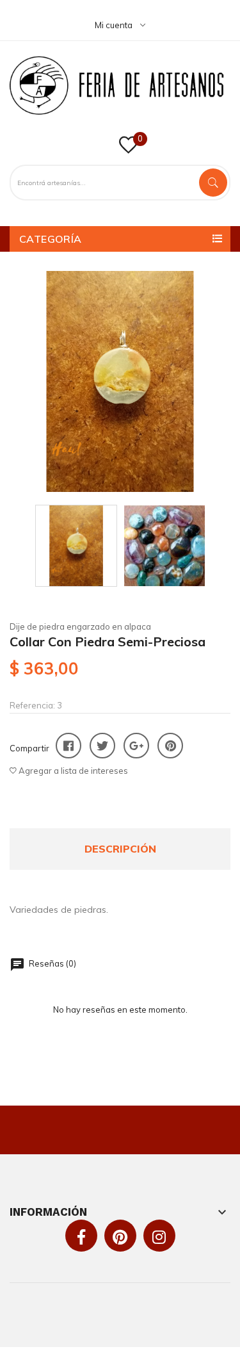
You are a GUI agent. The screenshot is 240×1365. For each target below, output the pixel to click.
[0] (128, 149)
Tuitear (102, 745)
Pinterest (170, 745)
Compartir (68, 745)
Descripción (120, 848)
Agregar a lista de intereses (72, 770)
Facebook (81, 1236)
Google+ (136, 745)
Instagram (159, 1236)
